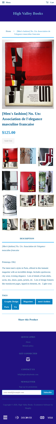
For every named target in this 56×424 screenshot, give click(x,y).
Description (27, 238)
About (28, 342)
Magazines (28, 301)
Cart (52, 2)
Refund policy (28, 346)
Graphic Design (11, 301)
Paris (6, 307)
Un (15, 307)
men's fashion (44, 301)
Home (8, 31)
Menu (8, 2)
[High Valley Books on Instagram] (28, 360)
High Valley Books (28, 13)
